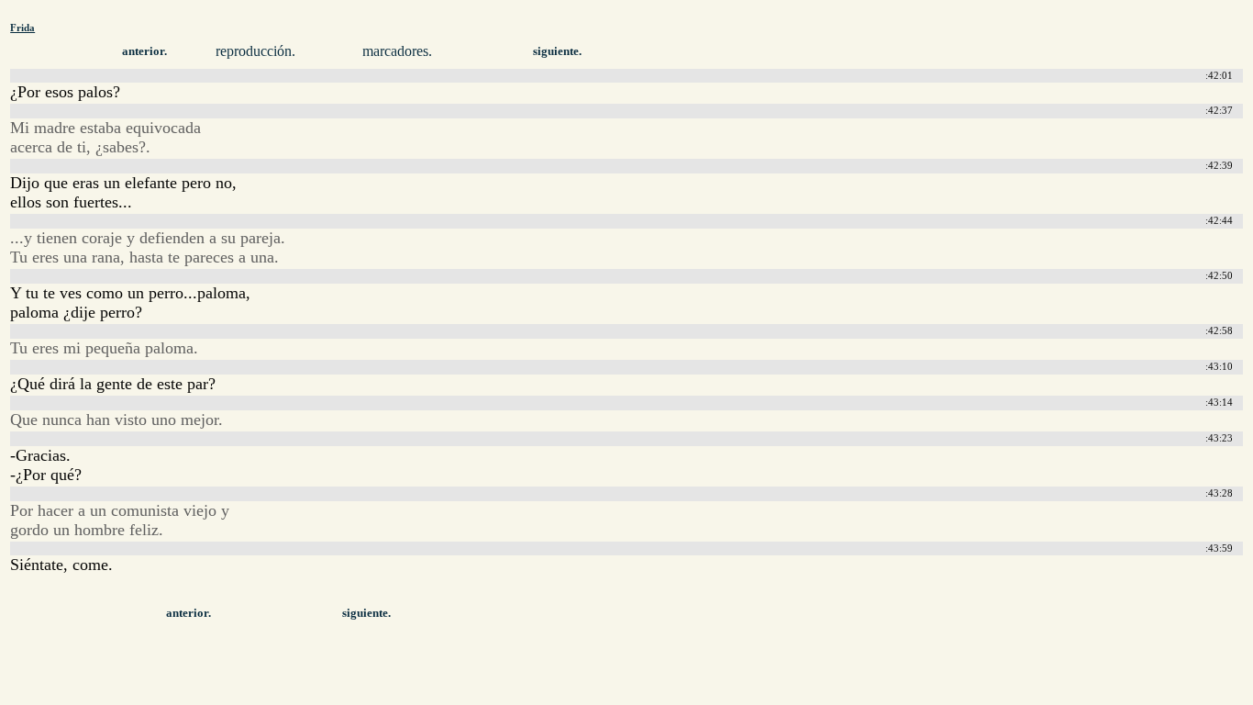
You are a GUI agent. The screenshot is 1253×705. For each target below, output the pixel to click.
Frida (22, 27)
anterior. (144, 51)
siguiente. (557, 51)
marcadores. (397, 51)
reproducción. (255, 51)
